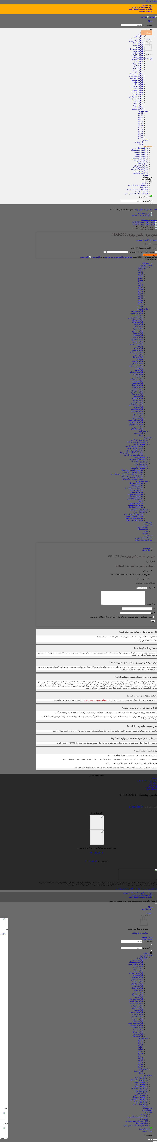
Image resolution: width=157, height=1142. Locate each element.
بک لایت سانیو (138, 342)
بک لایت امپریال (137, 63)
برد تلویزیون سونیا (141, 171)
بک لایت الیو (139, 61)
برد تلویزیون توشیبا (141, 160)
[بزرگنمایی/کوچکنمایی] (156, 1139)
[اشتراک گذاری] (151, 1139)
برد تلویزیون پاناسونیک (140, 158)
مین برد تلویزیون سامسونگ (133, 479)
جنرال (141, 501)
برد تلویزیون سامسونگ (139, 150)
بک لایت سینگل (137, 109)
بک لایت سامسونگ (136, 39)
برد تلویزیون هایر (137, 485)
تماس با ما (148, 181)
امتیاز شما (151, 588)
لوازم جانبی (148, 522)
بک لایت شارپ (138, 92)
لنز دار (141, 144)
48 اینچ (140, 129)
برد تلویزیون (147, 146)
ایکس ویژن (95, 257)
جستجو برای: (147, 25)
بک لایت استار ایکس (136, 96)
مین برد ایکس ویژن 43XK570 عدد (141, 252)
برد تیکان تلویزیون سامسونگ (132, 477)
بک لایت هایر (138, 66)
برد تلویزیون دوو (142, 154)
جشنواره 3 (139, 376)
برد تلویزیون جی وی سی (134, 488)
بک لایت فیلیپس (137, 53)
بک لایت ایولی (138, 326)
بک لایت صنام (138, 94)
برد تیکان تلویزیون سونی (134, 518)
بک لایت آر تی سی (136, 86)
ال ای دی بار (138, 142)
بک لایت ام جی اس (136, 372)
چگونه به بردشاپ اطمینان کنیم (140, 9)
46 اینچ (140, 125)
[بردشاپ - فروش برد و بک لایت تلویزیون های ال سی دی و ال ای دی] (149, 17)
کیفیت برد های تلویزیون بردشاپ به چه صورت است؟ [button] (133, 662)
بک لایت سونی (138, 51)
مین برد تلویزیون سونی (134, 520)
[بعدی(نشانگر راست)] (154, 1141)
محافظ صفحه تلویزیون (143, 538)
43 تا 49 (140, 305)
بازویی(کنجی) (143, 527)
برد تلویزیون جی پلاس (139, 440)
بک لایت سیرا (138, 103)
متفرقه (145, 175)
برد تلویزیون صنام (136, 490)
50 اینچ (140, 134)
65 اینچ (140, 138)
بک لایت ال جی (137, 37)
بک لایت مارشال (137, 59)
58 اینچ (140, 298)
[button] (150, 21)
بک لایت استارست (136, 78)
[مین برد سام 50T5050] (143, 213)
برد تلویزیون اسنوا (141, 156)
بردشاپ (146, 953)
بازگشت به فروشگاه (140, 933)
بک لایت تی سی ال (136, 49)
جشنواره (140, 359)
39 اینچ (140, 117)
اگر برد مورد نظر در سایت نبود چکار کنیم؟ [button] (138, 632)
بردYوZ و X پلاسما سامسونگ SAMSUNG (127, 474)
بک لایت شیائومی (136, 313)
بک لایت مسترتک (137, 339)
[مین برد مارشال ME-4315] (142, 215)
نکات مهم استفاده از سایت (142, 7)
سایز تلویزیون (143, 111)
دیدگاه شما (150, 604)
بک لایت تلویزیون (146, 265)
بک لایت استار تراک (136, 74)
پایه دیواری (148, 525)
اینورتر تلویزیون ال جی (134, 448)
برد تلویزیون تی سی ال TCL (137, 442)
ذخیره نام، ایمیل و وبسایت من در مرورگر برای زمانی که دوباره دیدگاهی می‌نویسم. (121, 617)
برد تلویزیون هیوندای (135, 494)
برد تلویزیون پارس (141, 165)
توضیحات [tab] (146, 548)
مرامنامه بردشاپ (145, 11)
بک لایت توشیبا (138, 70)
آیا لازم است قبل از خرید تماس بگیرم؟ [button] (139, 708)
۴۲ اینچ (140, 121)
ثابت (146, 531)
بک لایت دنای (138, 84)
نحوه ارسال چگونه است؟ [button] (145, 648)
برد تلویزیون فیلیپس (140, 173)
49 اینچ (140, 132)
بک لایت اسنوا (138, 43)
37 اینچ (140, 115)
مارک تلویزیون (142, 309)
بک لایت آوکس (138, 82)
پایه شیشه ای (143, 529)
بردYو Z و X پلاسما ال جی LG (131, 453)
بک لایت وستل (138, 105)
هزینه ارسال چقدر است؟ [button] (145, 751)
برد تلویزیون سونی (141, 152)
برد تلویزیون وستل (136, 483)
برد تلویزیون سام (137, 492)
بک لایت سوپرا (138, 335)
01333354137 (136, 806)
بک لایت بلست (138, 88)
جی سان (140, 346)
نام (154, 608)
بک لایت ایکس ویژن (136, 41)
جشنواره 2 (139, 368)
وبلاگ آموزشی (146, 179)
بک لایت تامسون (137, 350)
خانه (155, 209)
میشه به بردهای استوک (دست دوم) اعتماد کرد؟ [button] (135, 677)
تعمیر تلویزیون (147, 5)
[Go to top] (156, 903)
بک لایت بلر (139, 72)
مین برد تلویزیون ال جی (134, 446)
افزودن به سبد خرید (149, 255)
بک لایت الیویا (138, 329)
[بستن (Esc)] (149, 1139)
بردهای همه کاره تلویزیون (138, 459)
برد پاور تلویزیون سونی (134, 516)
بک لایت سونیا (138, 45)
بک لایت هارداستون (136, 76)
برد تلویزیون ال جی (141, 148)
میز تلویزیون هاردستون (143, 540)
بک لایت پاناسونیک (136, 99)
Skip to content (151, 1)
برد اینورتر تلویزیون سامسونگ (132, 470)
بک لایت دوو (139, 47)
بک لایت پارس (138, 68)
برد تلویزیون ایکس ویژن (139, 169)
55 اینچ (140, 296)
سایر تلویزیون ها (142, 163)
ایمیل (153, 613)
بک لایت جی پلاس (136, 379)
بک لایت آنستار (137, 363)
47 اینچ (140, 127)
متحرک (145, 533)
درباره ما (144, 183)
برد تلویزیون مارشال (140, 167)
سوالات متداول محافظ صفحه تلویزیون (137, 893)
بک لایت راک (138, 107)
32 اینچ (140, 113)
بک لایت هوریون (137, 311)
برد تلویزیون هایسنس (135, 498)
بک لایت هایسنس (137, 90)
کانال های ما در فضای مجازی (137, 189)
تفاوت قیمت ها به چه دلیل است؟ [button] (142, 726)
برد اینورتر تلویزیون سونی (133, 514)
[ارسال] (151, 203)
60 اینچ (140, 136)
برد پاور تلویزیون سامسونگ (133, 472)
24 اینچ (140, 270)
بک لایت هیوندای (137, 80)
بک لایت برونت (137, 381)
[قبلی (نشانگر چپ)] (156, 1141)
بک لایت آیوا (139, 355)
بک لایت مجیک (138, 101)
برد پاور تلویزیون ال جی (134, 451)
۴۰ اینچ (140, 119)
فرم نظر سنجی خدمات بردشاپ (136, 193)
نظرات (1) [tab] (146, 550)
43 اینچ (140, 123)
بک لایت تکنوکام (137, 55)
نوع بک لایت (143, 140)
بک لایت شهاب (138, 57)
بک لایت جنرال (137, 322)
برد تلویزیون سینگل (136, 496)
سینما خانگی (147, 535)
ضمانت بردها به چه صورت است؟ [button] (142, 695)
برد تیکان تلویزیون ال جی (133, 455)
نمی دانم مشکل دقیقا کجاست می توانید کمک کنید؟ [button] (134, 738)
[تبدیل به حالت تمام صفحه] (154, 1139)
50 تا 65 (140, 307)
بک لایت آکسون (137, 383)
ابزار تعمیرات (147, 177)
